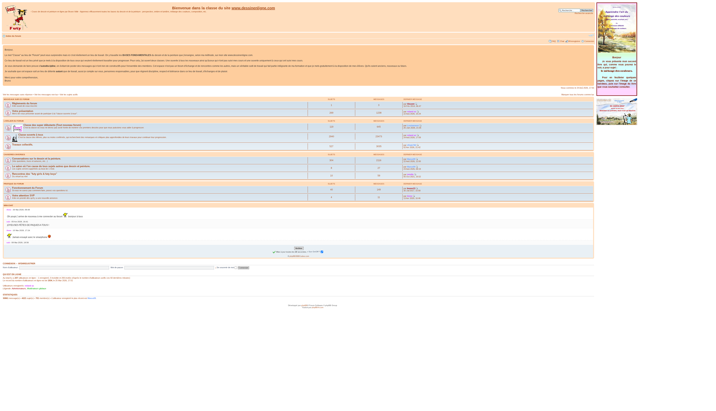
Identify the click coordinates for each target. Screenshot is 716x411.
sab (8, 222)
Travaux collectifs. (22, 144)
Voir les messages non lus (46, 94)
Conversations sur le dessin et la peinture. (36, 158)
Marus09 (411, 159)
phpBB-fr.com (317, 307)
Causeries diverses (14, 154)
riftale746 (411, 145)
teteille (410, 174)
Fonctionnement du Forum (27, 187)
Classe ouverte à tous (30, 134)
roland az (411, 111)
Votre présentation (22, 111)
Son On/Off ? (315, 252)
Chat (562, 41)
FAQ (554, 41)
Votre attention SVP (23, 195)
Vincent (410, 104)
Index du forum (13, 36)
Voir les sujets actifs (69, 94)
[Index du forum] (16, 17)
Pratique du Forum (14, 184)
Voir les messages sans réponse (17, 94)
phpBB (304, 305)
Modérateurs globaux (36, 288)
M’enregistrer (574, 41)
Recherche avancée (584, 13)
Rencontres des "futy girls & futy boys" (34, 173)
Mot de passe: (117, 267)
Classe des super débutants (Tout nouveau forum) (52, 125)
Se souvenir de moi (226, 267)
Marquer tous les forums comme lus (577, 94)
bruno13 (411, 188)
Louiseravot (413, 125)
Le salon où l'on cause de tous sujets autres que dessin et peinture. (51, 166)
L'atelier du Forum (13, 121)
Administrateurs (19, 288)
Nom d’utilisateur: (10, 267)
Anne (409, 196)
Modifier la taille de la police (591, 35)
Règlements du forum (24, 103)
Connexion (589, 41)
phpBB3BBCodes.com (299, 256)
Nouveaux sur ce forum (16, 99)
